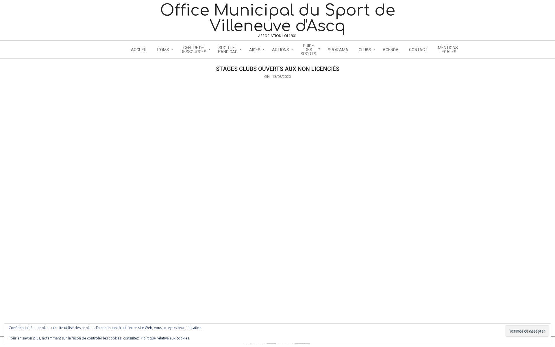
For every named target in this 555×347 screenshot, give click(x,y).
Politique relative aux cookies (165, 338)
